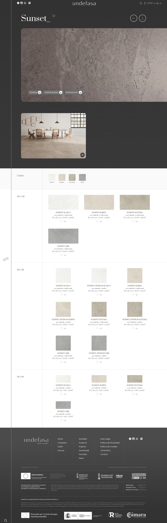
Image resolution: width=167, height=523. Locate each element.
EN (157, 3)
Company (62, 442)
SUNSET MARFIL (99, 213)
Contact (104, 454)
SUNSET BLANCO (63, 213)
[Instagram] (21, 3)
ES (154, 3)
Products (83, 442)
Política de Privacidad (110, 442)
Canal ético (105, 450)
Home (60, 439)
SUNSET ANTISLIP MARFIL (63, 320)
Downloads (84, 450)
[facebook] (18, 3)
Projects (82, 446)
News (81, 458)
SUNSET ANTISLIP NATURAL (134, 320)
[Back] (133, 21)
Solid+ (60, 446)
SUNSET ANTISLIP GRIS (99, 353)
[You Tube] (25, 3)
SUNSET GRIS (63, 246)
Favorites (83, 454)
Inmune (61, 450)
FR (160, 3)
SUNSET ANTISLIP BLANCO (99, 286)
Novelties (83, 439)
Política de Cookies (108, 446)
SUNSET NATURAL (135, 213)
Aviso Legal (105, 439)
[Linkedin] (29, 3)
